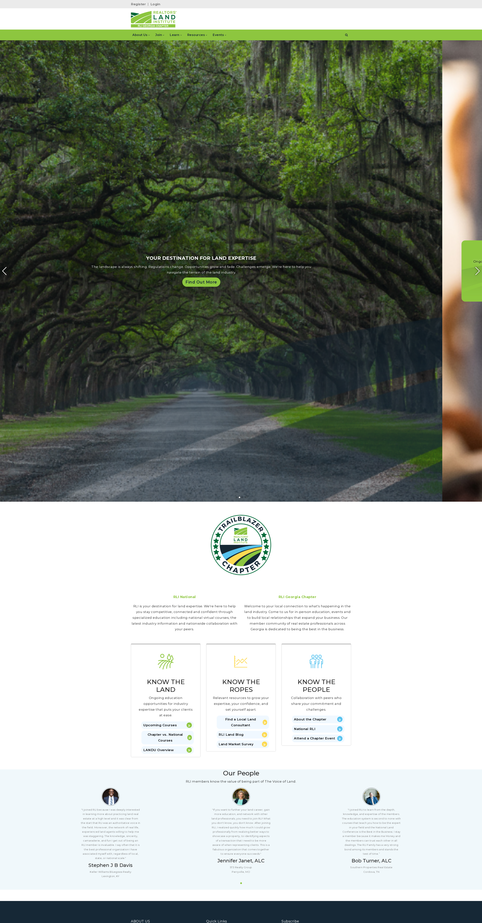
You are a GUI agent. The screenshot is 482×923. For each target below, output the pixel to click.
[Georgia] (154, 19)
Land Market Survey (236, 744)
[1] (241, 883)
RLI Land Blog (231, 734)
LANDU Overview (158, 750)
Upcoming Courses (160, 725)
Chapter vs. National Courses (165, 737)
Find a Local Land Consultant (240, 722)
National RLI (304, 729)
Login (155, 4)
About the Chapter (310, 719)
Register (138, 4)
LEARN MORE (91, 286)
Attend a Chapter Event (314, 738)
